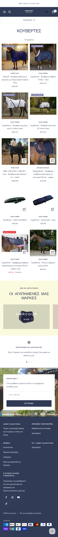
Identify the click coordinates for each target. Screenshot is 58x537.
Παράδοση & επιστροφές (41, 428)
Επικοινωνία (8, 447)
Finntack (15, 73)
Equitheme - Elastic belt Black (15, 220)
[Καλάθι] (53, 12)
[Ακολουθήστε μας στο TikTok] (6, 503)
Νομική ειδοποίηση (10, 452)
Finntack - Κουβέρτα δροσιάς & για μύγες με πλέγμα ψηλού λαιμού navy (15, 80)
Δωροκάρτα (36, 433)
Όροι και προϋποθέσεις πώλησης (12, 463)
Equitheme (43, 73)
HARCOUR (15, 168)
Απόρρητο (7, 457)
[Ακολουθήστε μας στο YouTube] (18, 497)
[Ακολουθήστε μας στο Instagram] (12, 497)
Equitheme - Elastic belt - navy (43, 220)
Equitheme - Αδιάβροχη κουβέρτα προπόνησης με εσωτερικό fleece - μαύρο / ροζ (15, 266)
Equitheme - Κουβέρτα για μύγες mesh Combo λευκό (15, 127)
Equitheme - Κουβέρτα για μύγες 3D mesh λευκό (43, 127)
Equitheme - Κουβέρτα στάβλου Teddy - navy (43, 78)
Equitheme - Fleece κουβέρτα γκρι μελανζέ (43, 264)
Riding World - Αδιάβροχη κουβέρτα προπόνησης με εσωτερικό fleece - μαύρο (43, 174)
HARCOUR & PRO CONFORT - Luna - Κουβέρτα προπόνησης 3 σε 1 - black (15, 174)
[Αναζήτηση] (9, 12)
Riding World (43, 168)
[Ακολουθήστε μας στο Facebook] (6, 497)
